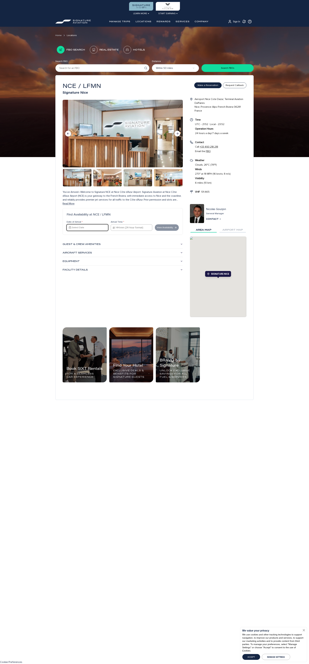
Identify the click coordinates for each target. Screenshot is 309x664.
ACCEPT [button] (251, 656)
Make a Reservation (208, 85)
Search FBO (61, 61)
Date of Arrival (75, 222)
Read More (69, 203)
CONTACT (212, 219)
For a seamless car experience (80, 375)
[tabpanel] (218, 277)
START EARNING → (168, 13)
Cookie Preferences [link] (11, 662)
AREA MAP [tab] (203, 230)
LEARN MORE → (141, 13)
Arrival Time (117, 222)
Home (58, 35)
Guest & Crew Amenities (82, 244)
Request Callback (235, 85)
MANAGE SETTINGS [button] (276, 656)
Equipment (71, 261)
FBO (208, 151)
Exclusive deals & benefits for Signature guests (128, 373)
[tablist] (218, 230)
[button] (304, 630)
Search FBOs (227, 68)
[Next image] (177, 133)
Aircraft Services (77, 252)
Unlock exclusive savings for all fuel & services (175, 373)
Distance (156, 61)
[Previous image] (68, 133)
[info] (250, 21)
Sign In (236, 21)
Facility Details (75, 269)
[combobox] (175, 68)
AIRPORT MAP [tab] (232, 230)
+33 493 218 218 (209, 146)
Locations (72, 35)
